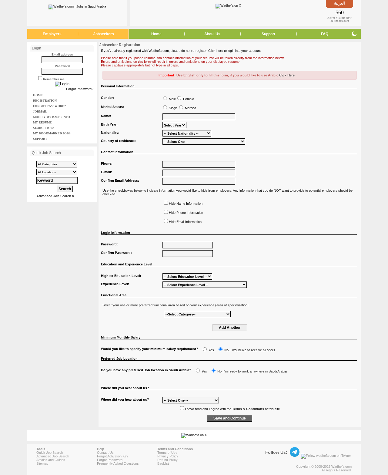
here (219, 50)
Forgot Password (109, 460)
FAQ (324, 34)
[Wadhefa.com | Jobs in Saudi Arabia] (77, 6)
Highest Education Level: (121, 276)
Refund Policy (167, 460)
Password (62, 66)
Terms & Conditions (248, 409)
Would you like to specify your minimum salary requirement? (149, 349)
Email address (62, 54)
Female (188, 99)
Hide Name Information (185, 203)
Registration (45, 100)
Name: (106, 116)
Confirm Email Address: (120, 180)
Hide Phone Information (186, 212)
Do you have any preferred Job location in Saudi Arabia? (146, 370)
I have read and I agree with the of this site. (233, 409)
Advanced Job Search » (55, 196)
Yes (211, 350)
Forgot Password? (79, 89)
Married (190, 108)
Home (156, 34)
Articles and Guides (50, 460)
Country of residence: (118, 141)
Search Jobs (44, 128)
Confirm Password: (116, 252)
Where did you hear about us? (125, 399)
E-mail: (106, 172)
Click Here (287, 75)
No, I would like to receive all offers (249, 350)
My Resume (42, 122)
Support (268, 34)
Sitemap (42, 463)
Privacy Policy (167, 456)
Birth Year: (109, 124)
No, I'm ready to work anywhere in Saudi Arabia (252, 371)
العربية (339, 3)
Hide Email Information (185, 222)
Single (173, 108)
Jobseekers (103, 34)
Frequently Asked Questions (118, 463)
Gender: (107, 97)
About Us (212, 34)
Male (172, 99)
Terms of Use (167, 452)
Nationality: (110, 132)
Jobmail (40, 111)
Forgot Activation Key (112, 456)
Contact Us (105, 452)
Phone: (106, 163)
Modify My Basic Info (51, 117)
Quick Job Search (49, 452)
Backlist (163, 463)
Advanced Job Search (52, 456)
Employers (52, 34)
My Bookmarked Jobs (52, 133)
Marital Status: (112, 107)
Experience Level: (115, 284)
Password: (109, 244)
